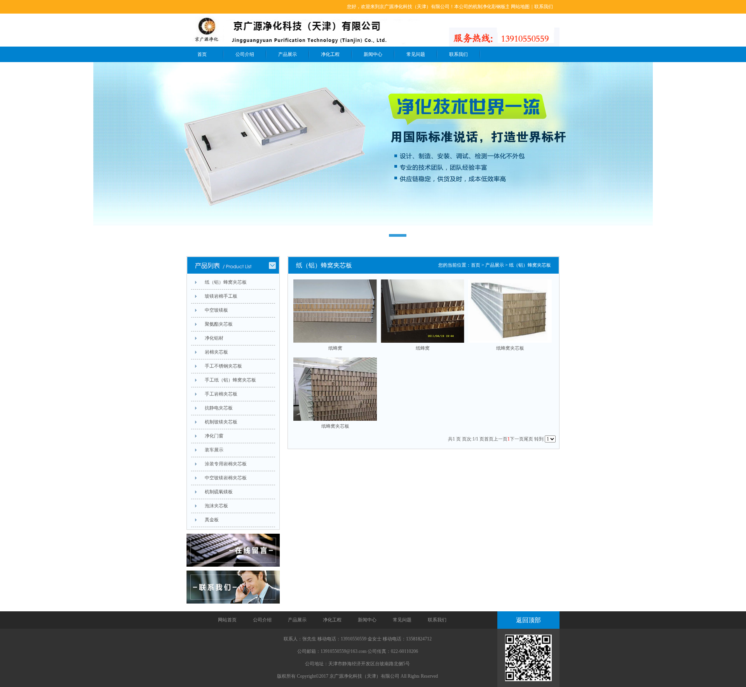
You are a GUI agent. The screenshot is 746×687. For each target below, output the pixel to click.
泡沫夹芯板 (216, 505)
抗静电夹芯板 (219, 408)
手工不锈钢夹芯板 (223, 366)
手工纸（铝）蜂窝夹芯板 (230, 380)
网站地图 (520, 6)
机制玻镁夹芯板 (221, 422)
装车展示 (214, 450)
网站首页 (227, 620)
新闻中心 (373, 54)
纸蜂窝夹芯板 (510, 348)
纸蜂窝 (335, 348)
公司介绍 (244, 54)
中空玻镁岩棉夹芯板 (226, 478)
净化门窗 (214, 436)
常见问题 (415, 54)
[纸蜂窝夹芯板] (510, 311)
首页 (202, 54)
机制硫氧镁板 (219, 491)
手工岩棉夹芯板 (221, 394)
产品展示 (287, 54)
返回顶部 (528, 620)
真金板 (212, 519)
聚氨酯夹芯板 (219, 324)
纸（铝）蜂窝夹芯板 (226, 282)
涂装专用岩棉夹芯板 (226, 464)
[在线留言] (233, 566)
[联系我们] (233, 599)
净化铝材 (214, 338)
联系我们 (543, 6)
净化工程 (330, 54)
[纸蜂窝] (335, 311)
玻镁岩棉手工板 (221, 296)
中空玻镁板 (216, 310)
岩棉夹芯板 (216, 352)
